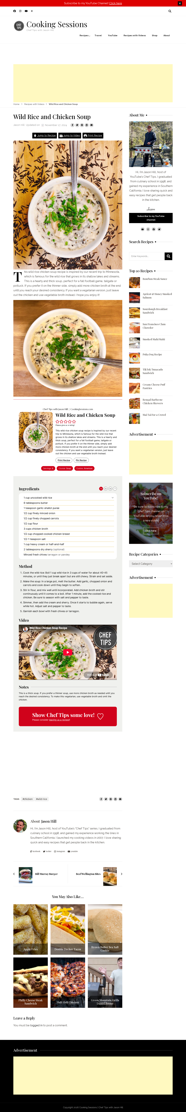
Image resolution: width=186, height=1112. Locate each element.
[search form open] (170, 11)
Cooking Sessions (56, 24)
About (167, 35)
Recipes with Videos (135, 35)
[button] (57, 421)
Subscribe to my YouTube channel (150, 218)
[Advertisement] (93, 83)
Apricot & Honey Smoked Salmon (157, 295)
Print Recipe (94, 135)
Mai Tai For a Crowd (154, 414)
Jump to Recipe (46, 135)
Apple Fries (31, 949)
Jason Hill (19, 125)
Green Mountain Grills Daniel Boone (105, 1002)
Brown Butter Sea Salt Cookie (105, 948)
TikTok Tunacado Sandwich (153, 371)
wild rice (42, 799)
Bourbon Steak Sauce (155, 279)
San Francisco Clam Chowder (154, 326)
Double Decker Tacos (68, 949)
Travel (98, 35)
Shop (154, 35)
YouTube (113, 35)
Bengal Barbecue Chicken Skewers (153, 401)
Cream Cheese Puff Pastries (154, 386)
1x (101, 488)
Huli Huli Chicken (68, 1002)
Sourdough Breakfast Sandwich (155, 310)
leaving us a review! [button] (59, 719)
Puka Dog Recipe (152, 354)
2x (106, 488)
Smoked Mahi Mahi (154, 339)
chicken (28, 799)
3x (110, 488)
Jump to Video (71, 135)
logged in (36, 1025)
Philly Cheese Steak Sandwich (31, 1002)
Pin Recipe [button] (81, 460)
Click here (115, 3)
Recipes (84, 35)
